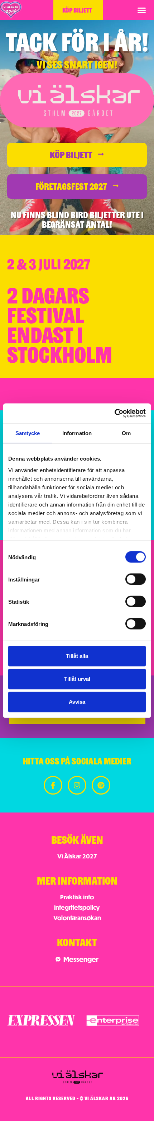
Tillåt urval (77, 679)
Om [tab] (126, 433)
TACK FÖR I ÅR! (77, 40)
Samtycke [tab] (27, 433)
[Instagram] (77, 785)
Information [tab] (77, 433)
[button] (142, 10)
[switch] (135, 579)
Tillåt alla (77, 656)
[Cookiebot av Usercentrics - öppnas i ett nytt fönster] (114, 413)
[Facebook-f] (53, 785)
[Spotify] (101, 785)
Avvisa (77, 702)
